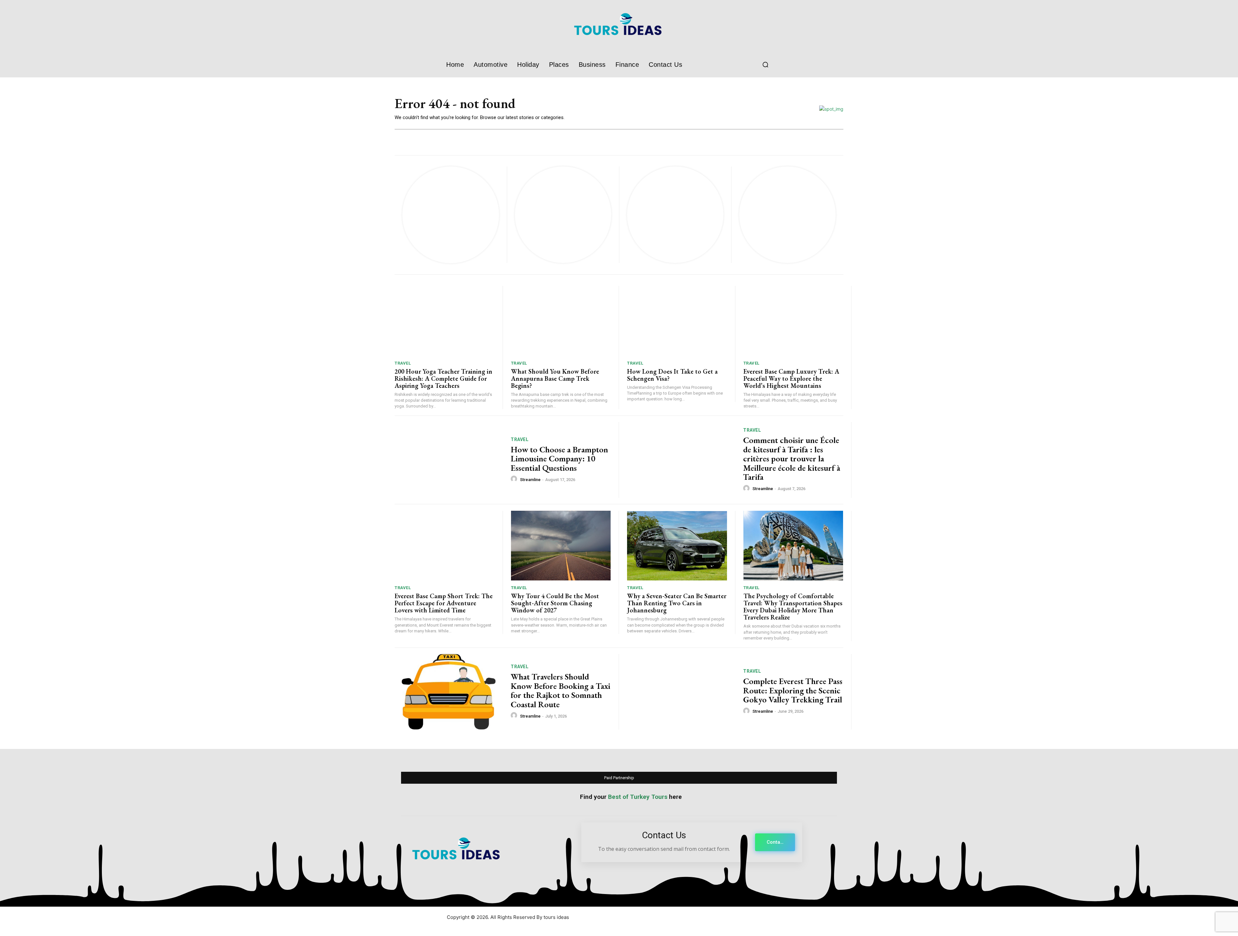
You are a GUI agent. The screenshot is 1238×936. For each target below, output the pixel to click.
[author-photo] (515, 479)
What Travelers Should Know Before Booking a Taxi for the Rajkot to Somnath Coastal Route (560, 690)
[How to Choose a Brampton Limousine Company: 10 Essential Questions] (449, 460)
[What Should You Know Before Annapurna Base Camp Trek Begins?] (561, 321)
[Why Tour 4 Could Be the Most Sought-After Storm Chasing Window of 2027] (561, 546)
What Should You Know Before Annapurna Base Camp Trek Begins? (555, 378)
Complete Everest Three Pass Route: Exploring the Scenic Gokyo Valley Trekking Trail (792, 690)
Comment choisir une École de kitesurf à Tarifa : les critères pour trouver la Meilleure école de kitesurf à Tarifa (791, 458)
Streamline (530, 479)
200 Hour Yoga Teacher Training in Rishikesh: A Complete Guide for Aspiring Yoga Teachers (443, 378)
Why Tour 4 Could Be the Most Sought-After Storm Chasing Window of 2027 (555, 603)
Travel (403, 363)
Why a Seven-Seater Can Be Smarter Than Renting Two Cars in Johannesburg (676, 603)
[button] (765, 64)
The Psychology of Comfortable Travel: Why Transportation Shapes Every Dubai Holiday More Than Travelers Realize (792, 606)
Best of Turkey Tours (637, 796)
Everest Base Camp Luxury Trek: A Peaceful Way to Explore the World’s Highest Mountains (791, 378)
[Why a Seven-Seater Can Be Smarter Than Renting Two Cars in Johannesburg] (677, 546)
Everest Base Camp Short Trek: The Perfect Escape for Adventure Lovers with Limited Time (444, 603)
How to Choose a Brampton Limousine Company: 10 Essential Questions (559, 458)
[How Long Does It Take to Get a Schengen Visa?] (677, 321)
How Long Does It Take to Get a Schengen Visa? (672, 375)
